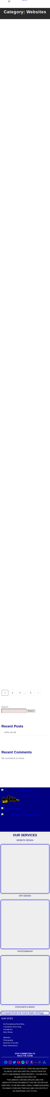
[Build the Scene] (23, 1)
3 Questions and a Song (12, 1027)
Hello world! (10, 732)
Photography (8, 1040)
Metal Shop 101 (15, 658)
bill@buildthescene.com (25, 1077)
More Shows (8, 1032)
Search (4, 706)
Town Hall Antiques (18, 69)
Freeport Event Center (20, 394)
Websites (6, 1037)
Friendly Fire (8, 1029)
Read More (10, 77)
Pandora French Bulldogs (22, 199)
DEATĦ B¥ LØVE (16, 264)
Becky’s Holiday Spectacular (24, 593)
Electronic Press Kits (10, 1043)
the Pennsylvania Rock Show (13, 1024)
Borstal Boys (14, 329)
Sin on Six (12, 134)
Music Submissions (10, 1045)
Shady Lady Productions (22, 528)
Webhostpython (9, 1082)
